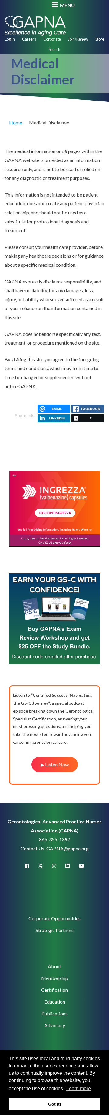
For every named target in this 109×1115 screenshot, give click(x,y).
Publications (54, 1013)
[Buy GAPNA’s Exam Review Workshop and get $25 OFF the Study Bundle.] (54, 618)
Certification (54, 990)
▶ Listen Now (55, 764)
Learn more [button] (78, 1088)
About (54, 966)
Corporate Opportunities (54, 918)
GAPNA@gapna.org (67, 848)
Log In (10, 39)
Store (99, 39)
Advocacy (54, 1025)
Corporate (52, 39)
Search (54, 49)
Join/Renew (78, 39)
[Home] (35, 25)
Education (54, 1001)
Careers (29, 39)
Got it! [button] (54, 1104)
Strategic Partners (55, 930)
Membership (54, 978)
